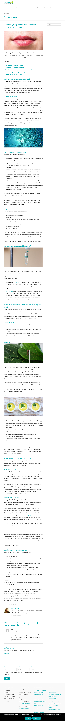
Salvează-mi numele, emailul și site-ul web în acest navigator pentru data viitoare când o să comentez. (23, 673)
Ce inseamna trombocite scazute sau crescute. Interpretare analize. (53, 690)
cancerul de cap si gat (27, 515)
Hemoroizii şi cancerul (38, 705)
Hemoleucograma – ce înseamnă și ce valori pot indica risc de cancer (40, 696)
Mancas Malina (15, 608)
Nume (5, 666)
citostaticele (17, 282)
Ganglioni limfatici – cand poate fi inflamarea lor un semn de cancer (40, 701)
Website (32, 666)
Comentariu (6, 653)
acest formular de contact (24, 708)
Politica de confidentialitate (25, 703)
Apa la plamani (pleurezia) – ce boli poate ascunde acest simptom (54, 705)
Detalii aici (37, 718)
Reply (7, 633)
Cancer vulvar (51, 687)
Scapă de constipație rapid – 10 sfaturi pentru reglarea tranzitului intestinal (54, 696)
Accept (28, 718)
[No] (63, 716)
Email (19, 666)
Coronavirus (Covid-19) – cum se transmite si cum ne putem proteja (40, 709)
